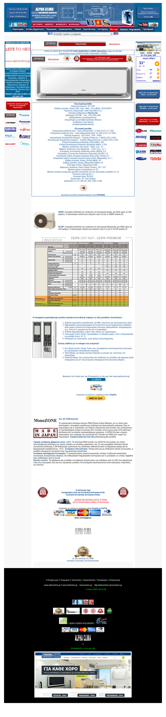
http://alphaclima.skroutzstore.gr (108, 585)
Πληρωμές (65, 580)
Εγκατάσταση (89, 580)
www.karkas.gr (85, 585)
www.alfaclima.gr (70, 585)
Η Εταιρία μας (52, 580)
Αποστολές (76, 580)
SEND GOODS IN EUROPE (81, 623)
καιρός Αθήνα (149, 58)
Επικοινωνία (114, 580)
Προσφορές (102, 580)
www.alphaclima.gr (52, 585)
